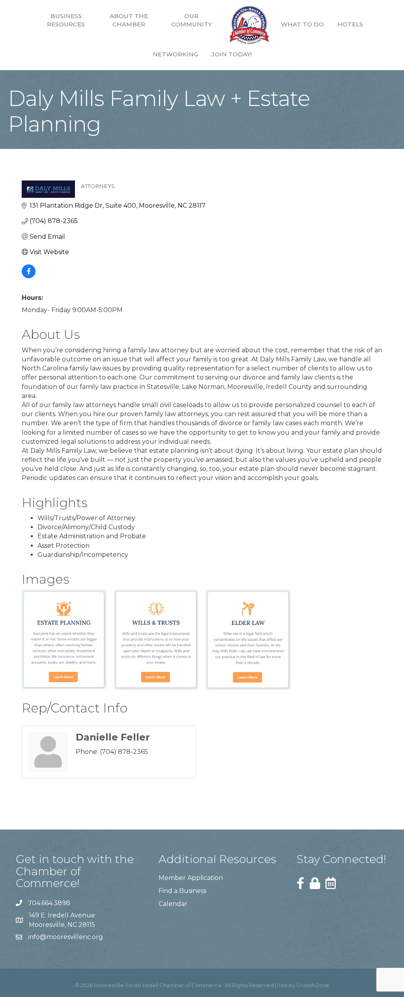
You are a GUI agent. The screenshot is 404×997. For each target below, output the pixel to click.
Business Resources (66, 20)
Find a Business (182, 891)
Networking (175, 54)
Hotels (350, 24)
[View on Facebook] (29, 276)
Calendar (173, 904)
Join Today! (231, 54)
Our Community (191, 20)
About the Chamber (129, 20)
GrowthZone (312, 985)
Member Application (191, 878)
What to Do (302, 24)
